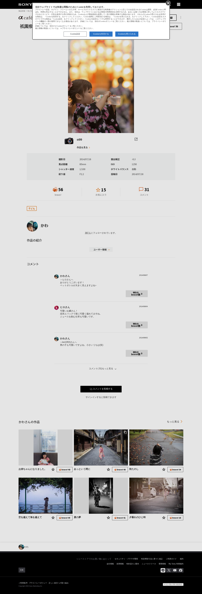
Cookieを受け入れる (127, 34)
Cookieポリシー (63, 26)
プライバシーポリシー (71, 28)
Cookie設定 (75, 34)
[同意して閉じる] (168, 3)
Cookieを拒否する (101, 34)
